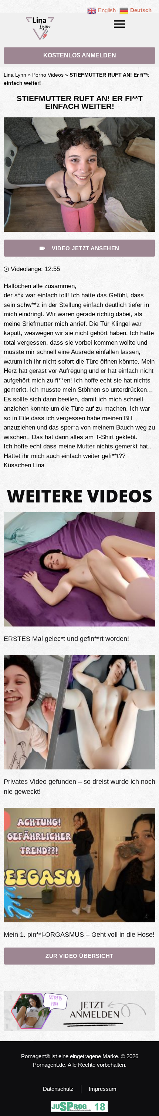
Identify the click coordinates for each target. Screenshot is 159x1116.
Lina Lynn (15, 75)
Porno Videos (48, 75)
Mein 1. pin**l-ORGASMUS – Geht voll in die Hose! (79, 934)
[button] (119, 23)
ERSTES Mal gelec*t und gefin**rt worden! (66, 638)
